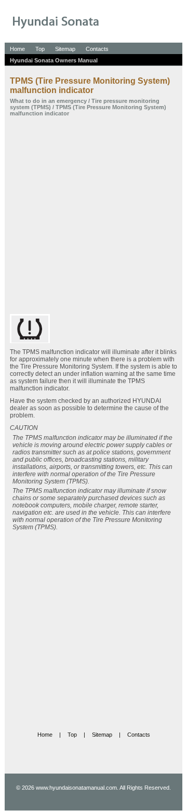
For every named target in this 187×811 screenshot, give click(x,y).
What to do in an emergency (48, 101)
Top (40, 49)
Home (17, 49)
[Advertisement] (93, 215)
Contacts (97, 49)
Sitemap (65, 49)
